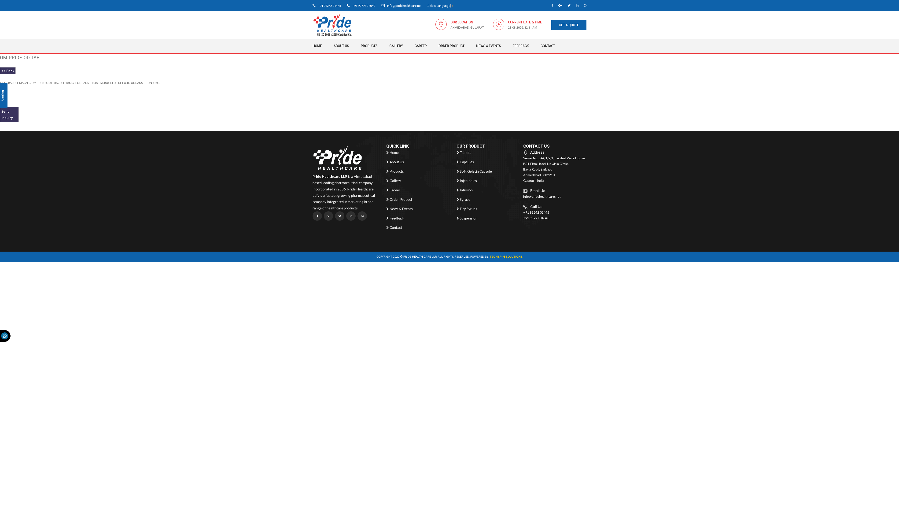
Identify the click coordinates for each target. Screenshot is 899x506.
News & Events (488, 46)
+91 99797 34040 (363, 5)
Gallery (396, 46)
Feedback (521, 46)
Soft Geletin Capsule (475, 171)
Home (317, 46)
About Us (341, 46)
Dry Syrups (468, 209)
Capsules (466, 162)
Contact (548, 46)
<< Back (7, 71)
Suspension (468, 218)
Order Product (451, 46)
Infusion (466, 190)
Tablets (465, 152)
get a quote (569, 25)
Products (369, 46)
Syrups (464, 199)
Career (421, 46)
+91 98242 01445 (329, 5)
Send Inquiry (7, 114)
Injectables (468, 181)
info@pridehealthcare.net (404, 5)
